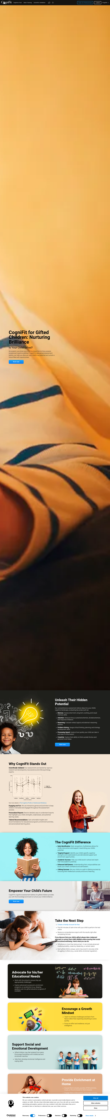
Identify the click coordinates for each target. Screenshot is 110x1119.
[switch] (49, 1115)
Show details (89, 1115)
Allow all (95, 1098)
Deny (95, 1108)
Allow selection (95, 1103)
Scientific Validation (39, 2)
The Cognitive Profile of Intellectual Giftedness (33, 803)
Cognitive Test (17, 2)
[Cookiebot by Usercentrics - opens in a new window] (11, 1115)
